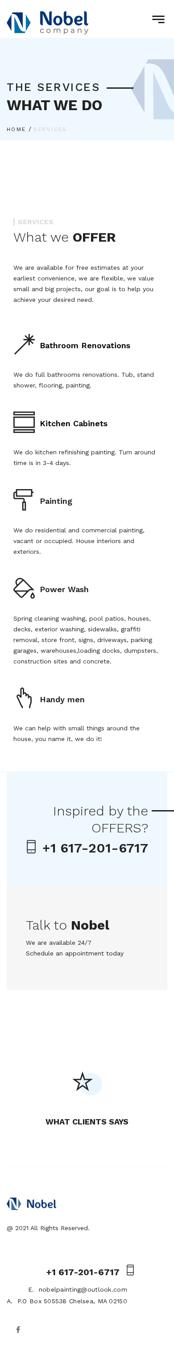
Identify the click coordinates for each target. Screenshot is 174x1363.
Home (16, 129)
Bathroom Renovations (85, 345)
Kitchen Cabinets (74, 423)
